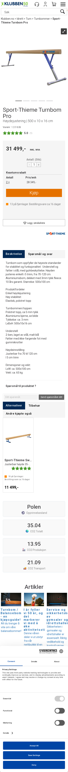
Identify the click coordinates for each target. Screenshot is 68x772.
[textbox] (21, 397)
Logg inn (45, 4)
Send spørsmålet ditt (51, 397)
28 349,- (31, 182)
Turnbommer (42, 18)
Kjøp (34, 192)
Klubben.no (7, 18)
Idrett (20, 18)
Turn (28, 18)
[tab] (14, 254)
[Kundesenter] (37, 4)
